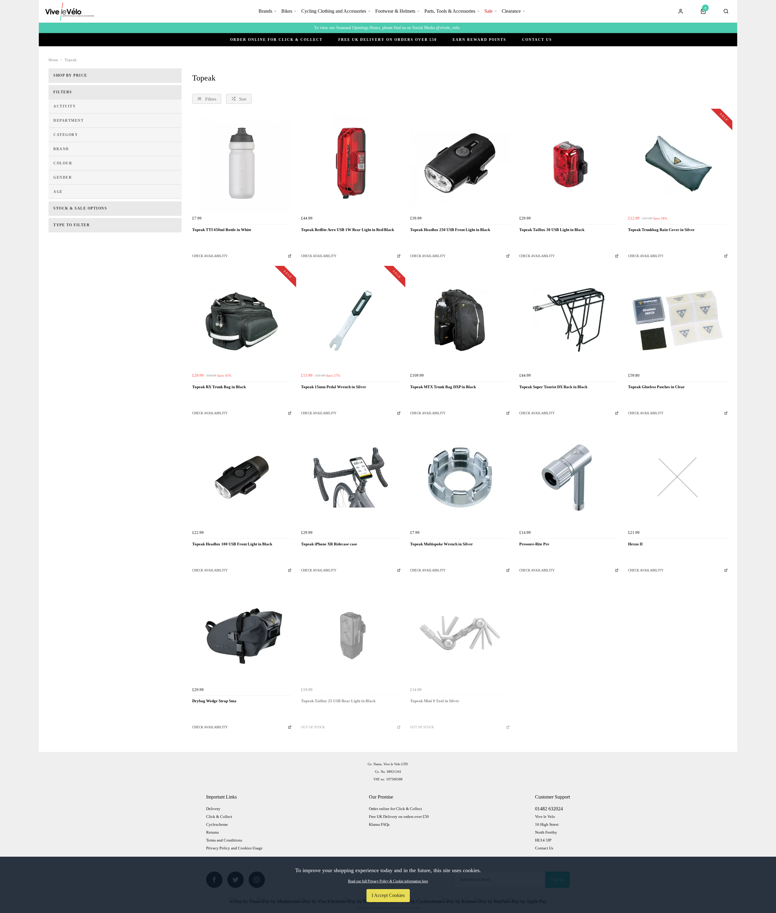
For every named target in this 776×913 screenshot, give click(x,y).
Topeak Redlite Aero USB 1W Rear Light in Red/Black (347, 229)
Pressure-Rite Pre (534, 544)
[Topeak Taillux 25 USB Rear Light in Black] (350, 634)
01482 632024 (549, 808)
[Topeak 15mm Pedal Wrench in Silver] (350, 320)
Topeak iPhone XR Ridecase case (329, 544)
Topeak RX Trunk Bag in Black (219, 387)
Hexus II (635, 544)
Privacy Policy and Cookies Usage (234, 848)
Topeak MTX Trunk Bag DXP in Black (443, 387)
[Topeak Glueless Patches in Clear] (678, 320)
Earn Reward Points (479, 40)
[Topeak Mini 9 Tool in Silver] (460, 634)
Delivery (213, 808)
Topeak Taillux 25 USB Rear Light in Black (338, 701)
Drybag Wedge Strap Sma (214, 701)
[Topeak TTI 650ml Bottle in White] (242, 163)
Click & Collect (219, 816)
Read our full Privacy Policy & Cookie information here (388, 881)
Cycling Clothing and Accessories (333, 11)
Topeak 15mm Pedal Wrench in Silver (333, 387)
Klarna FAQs (379, 824)
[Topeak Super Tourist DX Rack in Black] (569, 320)
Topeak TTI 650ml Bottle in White (221, 229)
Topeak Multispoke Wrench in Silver (441, 544)
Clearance (511, 11)
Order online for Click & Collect (276, 40)
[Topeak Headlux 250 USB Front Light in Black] (460, 163)
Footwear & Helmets (395, 11)
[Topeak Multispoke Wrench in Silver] (460, 477)
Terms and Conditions (224, 840)
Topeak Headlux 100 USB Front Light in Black (232, 544)
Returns (212, 832)
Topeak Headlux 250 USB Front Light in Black (450, 229)
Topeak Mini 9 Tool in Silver (434, 701)
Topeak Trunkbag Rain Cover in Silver (661, 229)
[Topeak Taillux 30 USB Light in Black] (569, 163)
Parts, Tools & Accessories (449, 11)
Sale (488, 11)
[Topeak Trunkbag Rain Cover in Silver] (678, 163)
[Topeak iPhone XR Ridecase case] (350, 477)
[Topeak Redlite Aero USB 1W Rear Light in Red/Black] (350, 163)
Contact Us (537, 40)
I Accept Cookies (388, 895)
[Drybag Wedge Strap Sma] (242, 634)
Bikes (286, 11)
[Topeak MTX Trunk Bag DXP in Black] (460, 320)
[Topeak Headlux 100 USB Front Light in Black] (242, 477)
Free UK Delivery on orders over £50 (399, 816)
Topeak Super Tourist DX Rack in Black (553, 387)
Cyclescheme (217, 824)
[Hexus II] (678, 477)
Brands (265, 11)
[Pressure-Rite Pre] (569, 477)
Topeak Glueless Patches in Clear (656, 387)
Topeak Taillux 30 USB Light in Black (551, 229)
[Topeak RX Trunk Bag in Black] (242, 320)
